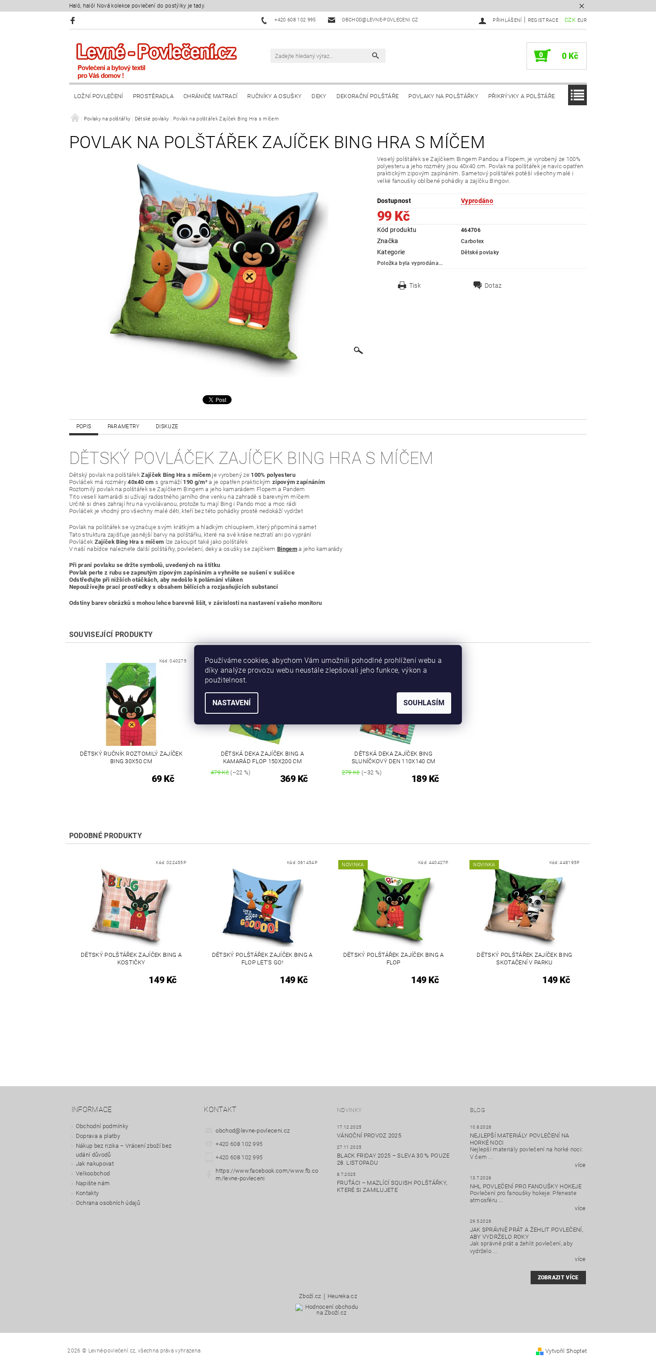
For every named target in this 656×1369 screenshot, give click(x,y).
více (580, 1165)
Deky (318, 96)
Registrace (543, 20)
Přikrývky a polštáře (521, 96)
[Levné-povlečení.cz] (156, 60)
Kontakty (87, 1193)
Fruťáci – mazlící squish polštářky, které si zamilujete (392, 1186)
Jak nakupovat (95, 1163)
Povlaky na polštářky (443, 96)
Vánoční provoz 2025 (369, 1135)
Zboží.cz (310, 1296)
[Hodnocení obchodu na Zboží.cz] (327, 1312)
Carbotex (472, 241)
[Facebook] (74, 20)
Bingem (287, 549)
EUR (582, 20)
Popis (83, 426)
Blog (477, 1110)
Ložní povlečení (98, 96)
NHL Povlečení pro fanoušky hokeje (526, 1186)
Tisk (415, 285)
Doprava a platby (98, 1136)
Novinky (349, 1110)
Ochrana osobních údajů (108, 1202)
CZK (570, 20)
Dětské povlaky (480, 252)
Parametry (124, 426)
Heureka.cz (342, 1296)
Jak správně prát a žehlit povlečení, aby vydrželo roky (526, 1233)
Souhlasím (423, 703)
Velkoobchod (93, 1173)
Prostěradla (153, 96)
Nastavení (231, 703)
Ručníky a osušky (274, 96)
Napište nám (93, 1183)
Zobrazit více (558, 1277)
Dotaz (493, 285)
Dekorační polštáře (367, 96)
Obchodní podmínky (102, 1126)
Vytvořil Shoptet (566, 1351)
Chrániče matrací (210, 96)
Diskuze (167, 426)
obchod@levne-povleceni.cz (253, 1130)
